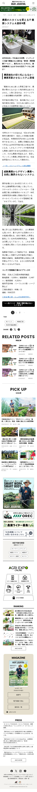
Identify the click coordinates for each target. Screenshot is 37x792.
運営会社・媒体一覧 (24, 778)
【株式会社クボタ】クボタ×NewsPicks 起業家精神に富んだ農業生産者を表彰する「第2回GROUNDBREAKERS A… (18, 740)
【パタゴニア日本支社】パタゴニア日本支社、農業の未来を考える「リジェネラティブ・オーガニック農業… (18, 725)
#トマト (24, 556)
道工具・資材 (12, 15)
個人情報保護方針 (12, 778)
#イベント (9, 321)
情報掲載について (8, 776)
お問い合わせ (28, 776)
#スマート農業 (14, 556)
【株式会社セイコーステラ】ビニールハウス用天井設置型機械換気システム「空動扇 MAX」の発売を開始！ (18, 754)
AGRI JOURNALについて (10, 774)
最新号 (18, 695)
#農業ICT (24, 552)
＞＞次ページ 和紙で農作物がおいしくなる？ (18, 304)
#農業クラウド (14, 552)
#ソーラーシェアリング (18, 548)
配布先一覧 (18, 707)
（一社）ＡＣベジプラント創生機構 (16, 166)
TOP (4, 15)
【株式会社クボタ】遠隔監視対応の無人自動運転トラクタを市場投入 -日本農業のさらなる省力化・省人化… (18, 733)
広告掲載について (19, 776)
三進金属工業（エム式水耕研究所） (16, 297)
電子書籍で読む (18, 701)
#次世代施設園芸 (11, 325)
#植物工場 (20, 321)
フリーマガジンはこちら (25, 774)
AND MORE (18, 648)
